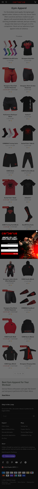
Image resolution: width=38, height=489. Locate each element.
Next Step (16, 253)
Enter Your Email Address (13, 243)
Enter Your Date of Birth (13, 248)
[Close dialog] (37, 231)
